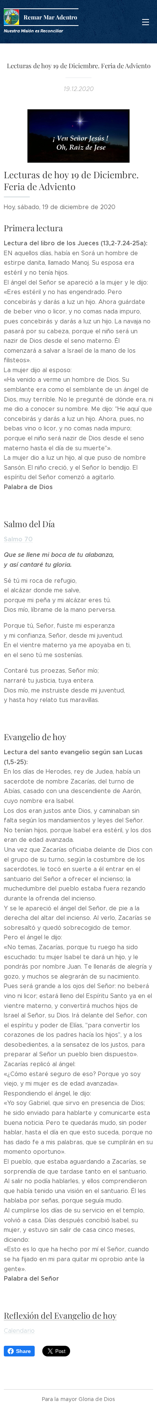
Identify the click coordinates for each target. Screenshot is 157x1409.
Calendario (19, 1330)
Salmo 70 (18, 539)
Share (23, 1351)
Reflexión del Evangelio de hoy (60, 1315)
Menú (145, 21)
